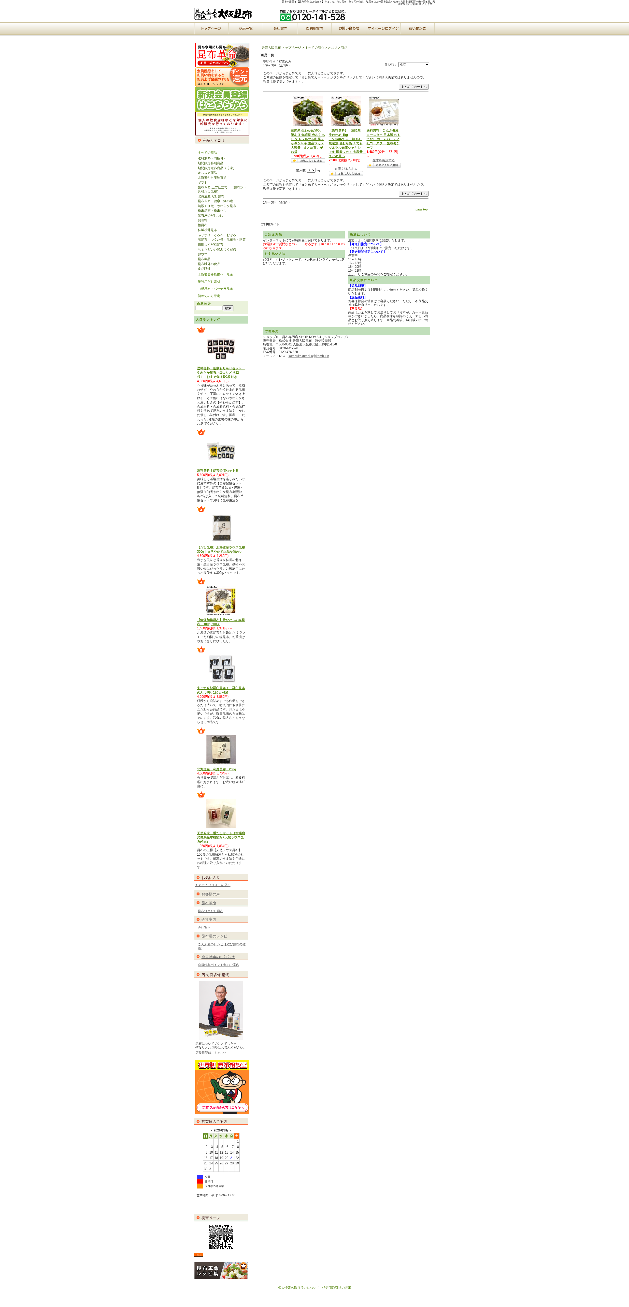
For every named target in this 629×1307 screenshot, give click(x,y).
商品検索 (204, 304)
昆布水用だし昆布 (210, 911)
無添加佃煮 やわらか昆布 (217, 206)
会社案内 (208, 919)
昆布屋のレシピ (214, 936)
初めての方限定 (209, 296)
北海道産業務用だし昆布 (215, 275)
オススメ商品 (207, 173)
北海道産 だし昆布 (211, 196)
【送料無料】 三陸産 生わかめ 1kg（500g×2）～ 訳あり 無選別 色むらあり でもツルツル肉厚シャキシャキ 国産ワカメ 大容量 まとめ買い (347, 143)
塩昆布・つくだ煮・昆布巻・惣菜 (222, 239)
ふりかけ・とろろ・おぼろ (217, 235)
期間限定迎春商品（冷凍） (217, 168)
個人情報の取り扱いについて (299, 1288)
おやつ (202, 254)
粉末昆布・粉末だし (212, 210)
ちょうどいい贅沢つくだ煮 (217, 249)
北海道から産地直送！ (214, 177)
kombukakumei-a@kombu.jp (308, 356)
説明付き (269, 61)
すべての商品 (207, 152)
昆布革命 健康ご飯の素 (215, 201)
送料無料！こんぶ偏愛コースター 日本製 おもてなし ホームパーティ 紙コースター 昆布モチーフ (383, 139)
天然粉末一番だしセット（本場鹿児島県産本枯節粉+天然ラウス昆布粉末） (221, 837)
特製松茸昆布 (207, 230)
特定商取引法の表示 (336, 1288)
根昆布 (202, 225)
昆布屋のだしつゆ (210, 215)
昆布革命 (208, 903)
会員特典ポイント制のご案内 (218, 965)
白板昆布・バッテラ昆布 (215, 289)
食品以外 (204, 268)
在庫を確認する (346, 169)
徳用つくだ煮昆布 (210, 244)
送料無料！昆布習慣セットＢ (219, 470)
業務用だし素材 (209, 281)
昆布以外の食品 (209, 264)
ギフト (202, 182)
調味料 (202, 220)
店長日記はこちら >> (210, 1053)
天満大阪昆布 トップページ (281, 47)
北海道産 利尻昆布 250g (216, 769)
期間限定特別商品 (210, 163)
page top (421, 209)
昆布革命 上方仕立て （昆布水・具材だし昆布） (222, 189)
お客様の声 (210, 894)
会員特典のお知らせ (218, 957)
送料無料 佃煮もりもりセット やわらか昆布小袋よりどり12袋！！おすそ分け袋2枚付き (221, 372)
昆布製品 (204, 259)
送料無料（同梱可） (212, 158)
